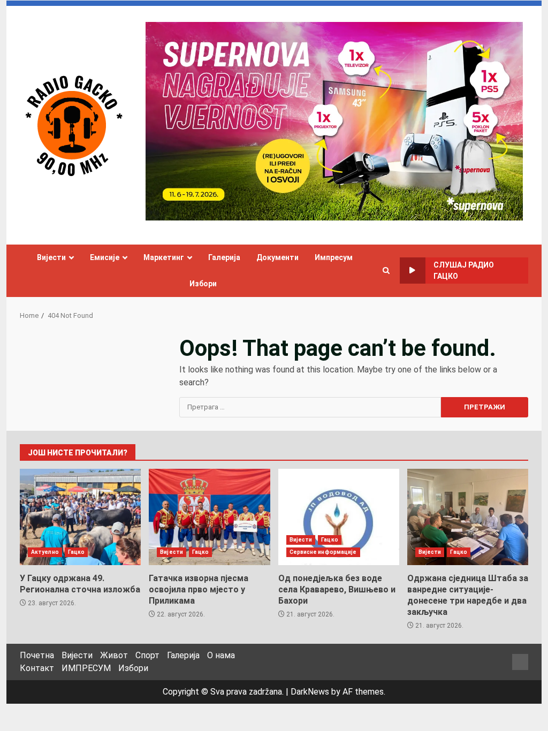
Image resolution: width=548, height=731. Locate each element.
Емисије (104, 257)
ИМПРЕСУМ (86, 668)
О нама (221, 655)
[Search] (386, 271)
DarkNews (310, 692)
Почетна (37, 655)
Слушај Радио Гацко (463, 270)
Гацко (76, 552)
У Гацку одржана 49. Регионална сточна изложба (80, 517)
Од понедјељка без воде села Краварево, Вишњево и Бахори (338, 517)
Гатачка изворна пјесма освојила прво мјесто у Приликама (209, 517)
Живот (114, 655)
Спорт (147, 655)
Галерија (224, 257)
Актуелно (45, 552)
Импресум (334, 257)
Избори (203, 283)
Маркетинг (163, 257)
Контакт (37, 668)
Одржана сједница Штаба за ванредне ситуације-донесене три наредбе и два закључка (467, 517)
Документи (277, 257)
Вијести (51, 257)
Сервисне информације (323, 552)
